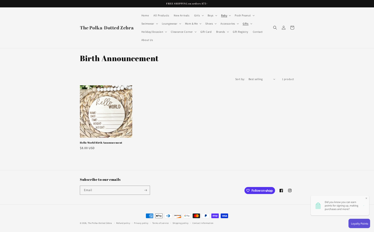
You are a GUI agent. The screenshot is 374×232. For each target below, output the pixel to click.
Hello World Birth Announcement (101, 142)
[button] (198, 15)
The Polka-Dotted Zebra (100, 223)
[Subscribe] (145, 190)
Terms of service (160, 223)
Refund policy (123, 223)
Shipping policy (181, 223)
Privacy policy (141, 223)
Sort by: (240, 79)
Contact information (202, 223)
